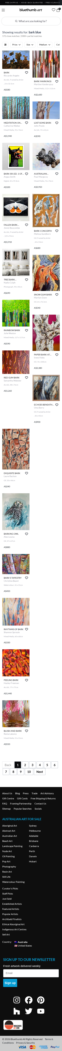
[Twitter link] (31, 1015)
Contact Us (40, 803)
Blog (17, 793)
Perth (32, 851)
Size (28, 44)
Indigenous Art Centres (14, 929)
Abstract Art (8, 830)
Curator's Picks (10, 888)
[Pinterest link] (43, 1004)
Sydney (33, 825)
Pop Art (6, 861)
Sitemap (6, 808)
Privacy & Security (25, 1042)
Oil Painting (8, 856)
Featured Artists (10, 908)
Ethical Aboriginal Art (13, 924)
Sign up (10, 983)
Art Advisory (47, 793)
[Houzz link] (19, 1015)
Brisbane (33, 840)
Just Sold (7, 898)
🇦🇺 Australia (20, 941)
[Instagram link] (19, 1004)
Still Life (6, 876)
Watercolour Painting (13, 881)
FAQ (4, 803)
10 (29, 771)
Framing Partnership (20, 803)
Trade (34, 793)
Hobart (33, 861)
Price (14, 44)
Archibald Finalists (12, 919)
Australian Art (9, 835)
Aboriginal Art (9, 825)
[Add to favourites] (26, 72)
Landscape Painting (12, 846)
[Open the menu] (3, 10)
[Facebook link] (31, 1004)
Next (39, 771)
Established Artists (12, 903)
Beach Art (7, 840)
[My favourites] (53, 9)
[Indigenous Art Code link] (31, 1025)
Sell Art (6, 934)
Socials (38, 808)
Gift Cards (22, 798)
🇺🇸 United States (23, 945)
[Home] (31, 9)
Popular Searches (23, 808)
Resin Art (7, 871)
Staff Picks (7, 893)
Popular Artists (10, 914)
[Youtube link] (43, 1015)
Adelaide (33, 835)
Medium (43, 44)
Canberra (34, 846)
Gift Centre (8, 798)
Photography (9, 866)
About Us (7, 793)
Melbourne (35, 830)
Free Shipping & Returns (43, 798)
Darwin (33, 856)
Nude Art (7, 851)
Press (26, 793)
